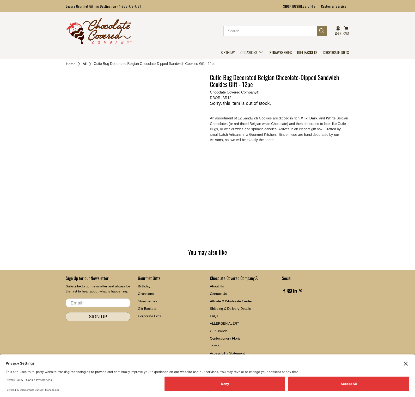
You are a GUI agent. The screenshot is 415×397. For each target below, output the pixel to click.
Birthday (228, 52)
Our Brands (218, 331)
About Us (217, 286)
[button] (252, 52)
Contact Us (218, 294)
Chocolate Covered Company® (234, 92)
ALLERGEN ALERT (224, 323)
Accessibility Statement (227, 353)
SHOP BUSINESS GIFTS (299, 6)
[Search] (322, 31)
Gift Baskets (307, 52)
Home (70, 64)
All (84, 64)
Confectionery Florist (225, 338)
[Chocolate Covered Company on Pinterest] (301, 292)
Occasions (248, 52)
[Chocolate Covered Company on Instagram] (289, 292)
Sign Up (98, 316)
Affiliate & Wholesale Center (231, 301)
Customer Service (334, 6)
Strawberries (280, 52)
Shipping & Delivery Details (230, 308)
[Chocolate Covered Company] (99, 31)
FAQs (214, 316)
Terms (214, 346)
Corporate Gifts (336, 52)
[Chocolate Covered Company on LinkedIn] (295, 292)
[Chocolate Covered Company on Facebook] (284, 292)
